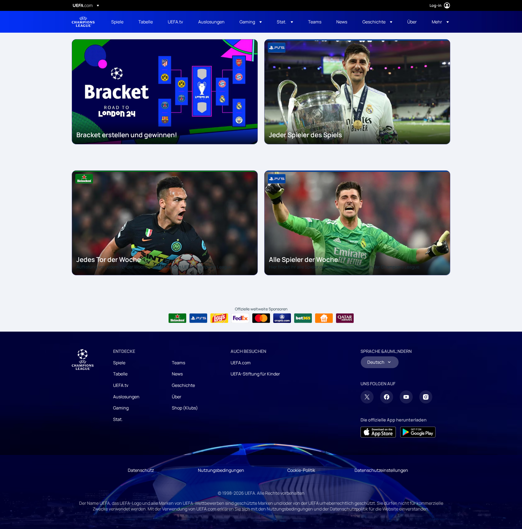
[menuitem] (118, 22)
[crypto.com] (282, 318)
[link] (117, 22)
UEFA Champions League (83, 22)
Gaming (121, 408)
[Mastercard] (261, 318)
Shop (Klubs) (185, 408)
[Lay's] (219, 318)
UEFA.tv (120, 385)
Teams (178, 363)
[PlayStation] (198, 318)
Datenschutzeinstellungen (381, 470)
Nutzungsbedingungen (221, 470)
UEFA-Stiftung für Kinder (255, 374)
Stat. (118, 419)
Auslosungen (126, 397)
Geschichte (183, 385)
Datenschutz (141, 470)
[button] (250, 22)
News (177, 374)
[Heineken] (177, 318)
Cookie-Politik (301, 470)
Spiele (119, 363)
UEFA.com (241, 363)
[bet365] (303, 318)
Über (176, 397)
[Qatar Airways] (345, 318)
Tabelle (120, 374)
